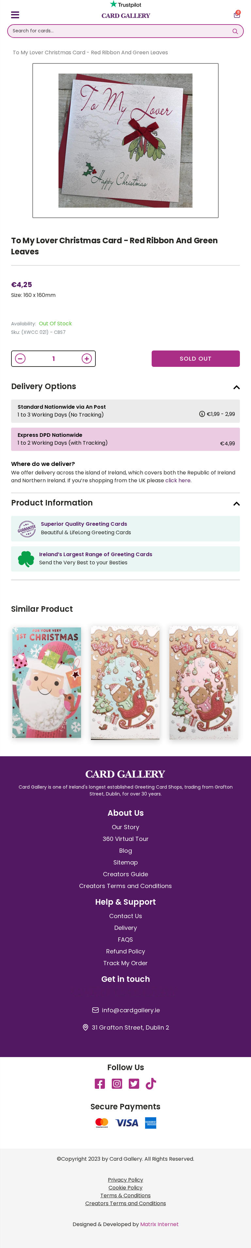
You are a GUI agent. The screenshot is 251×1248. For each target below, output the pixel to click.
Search (235, 31)
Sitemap (125, 862)
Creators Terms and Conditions (125, 886)
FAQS (125, 939)
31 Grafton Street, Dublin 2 (130, 1027)
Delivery (125, 928)
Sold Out (196, 358)
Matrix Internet (159, 1224)
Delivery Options (43, 386)
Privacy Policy (125, 1180)
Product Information (52, 502)
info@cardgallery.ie (131, 1010)
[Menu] (15, 16)
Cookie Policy (125, 1187)
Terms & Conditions (125, 1195)
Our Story (125, 827)
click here (178, 480)
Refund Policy (125, 951)
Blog (125, 850)
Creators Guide (125, 874)
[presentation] (245, 686)
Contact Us (125, 916)
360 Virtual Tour (126, 839)
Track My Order (125, 963)
